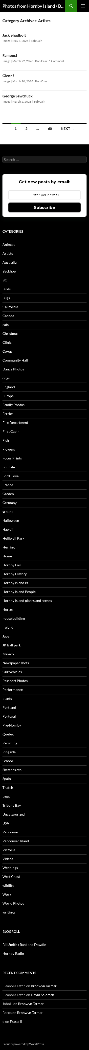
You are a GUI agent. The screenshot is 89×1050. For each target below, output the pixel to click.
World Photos (13, 903)
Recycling (9, 743)
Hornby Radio (13, 953)
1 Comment (56, 61)
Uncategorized (13, 814)
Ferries (7, 413)
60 (50, 128)
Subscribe (44, 207)
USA (5, 823)
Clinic (7, 342)
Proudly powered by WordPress (23, 1044)
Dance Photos (13, 369)
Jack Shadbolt (14, 35)
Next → (67, 128)
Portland (9, 707)
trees (6, 796)
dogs (6, 378)
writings (8, 912)
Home (7, 556)
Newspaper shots (15, 663)
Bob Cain (36, 41)
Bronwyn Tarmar (44, 986)
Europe (8, 396)
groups (7, 511)
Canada (8, 316)
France (7, 485)
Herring (8, 547)
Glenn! (8, 75)
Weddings (10, 868)
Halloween (10, 520)
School (7, 761)
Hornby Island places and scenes (27, 600)
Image (6, 41)
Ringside (9, 752)
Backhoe (9, 271)
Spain (6, 778)
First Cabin (11, 431)
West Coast (11, 876)
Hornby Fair (11, 565)
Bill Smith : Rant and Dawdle (24, 944)
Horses (7, 609)
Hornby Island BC (16, 583)
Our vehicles (12, 672)
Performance (12, 689)
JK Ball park (11, 645)
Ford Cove (10, 476)
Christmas (10, 333)
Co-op (7, 351)
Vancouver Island (15, 841)
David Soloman (42, 995)
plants (7, 698)
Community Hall (15, 360)
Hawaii (7, 529)
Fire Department (15, 422)
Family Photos (13, 405)
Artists (7, 253)
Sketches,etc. (12, 770)
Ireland (7, 627)
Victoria (8, 850)
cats (5, 324)
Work (6, 894)
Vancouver (10, 832)
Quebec (8, 734)
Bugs (6, 298)
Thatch (7, 787)
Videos (7, 859)
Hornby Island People (19, 592)
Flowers (8, 449)
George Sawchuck (17, 96)
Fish (5, 440)
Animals (8, 244)
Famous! (9, 55)
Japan (6, 636)
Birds (6, 289)
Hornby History (14, 574)
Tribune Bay (11, 805)
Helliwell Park (13, 538)
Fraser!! (16, 1021)
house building (13, 618)
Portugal (9, 716)
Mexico (8, 654)
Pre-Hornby (11, 725)
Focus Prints (12, 458)
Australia (9, 262)
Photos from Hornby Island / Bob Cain (33, 6)
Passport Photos (15, 681)
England (8, 387)
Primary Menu (83, 6)
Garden (8, 494)
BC (4, 280)
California (10, 307)
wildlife (8, 885)
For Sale (8, 467)
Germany (9, 503)
